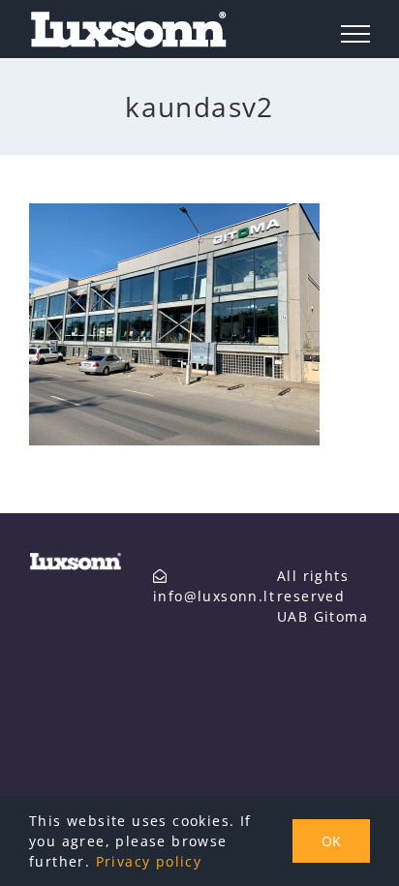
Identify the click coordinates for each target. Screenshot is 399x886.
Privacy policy (149, 861)
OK (331, 841)
